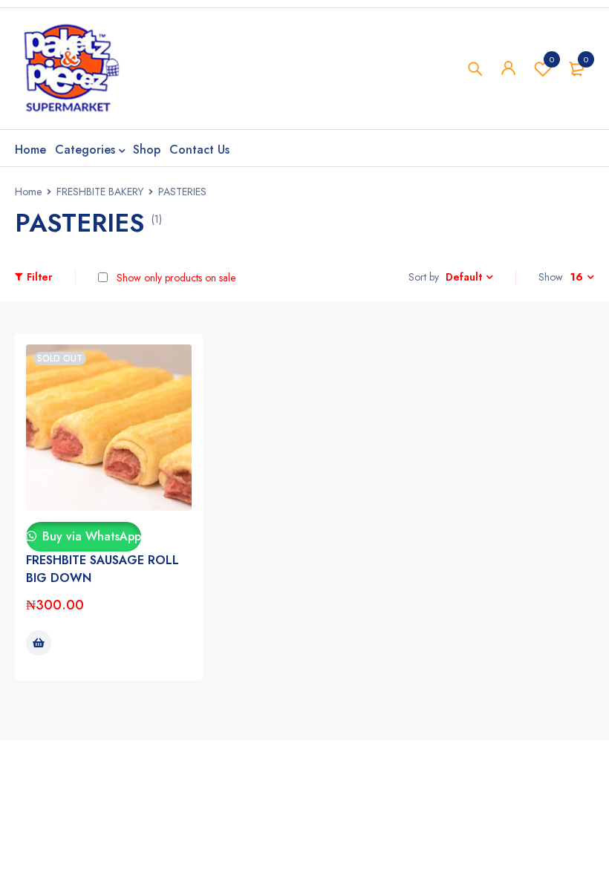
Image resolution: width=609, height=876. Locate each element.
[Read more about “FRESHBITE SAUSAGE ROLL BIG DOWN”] (38, 643)
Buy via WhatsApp (90, 536)
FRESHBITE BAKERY (99, 191)
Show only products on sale (174, 277)
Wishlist (552, 59)
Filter (40, 276)
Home (28, 191)
